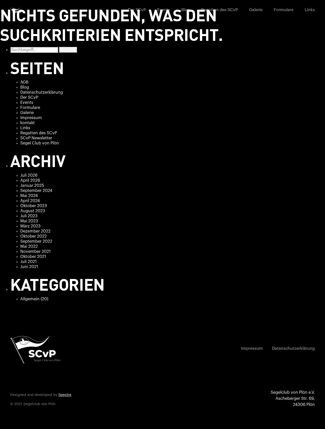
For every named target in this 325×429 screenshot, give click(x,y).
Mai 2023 (29, 221)
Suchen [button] (68, 50)
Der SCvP (137, 10)
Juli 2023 (29, 216)
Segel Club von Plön (39, 143)
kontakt (27, 123)
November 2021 (35, 252)
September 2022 (36, 241)
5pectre (64, 395)
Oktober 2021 (33, 257)
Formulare (284, 10)
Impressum (31, 118)
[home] (16, 11)
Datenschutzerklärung (41, 92)
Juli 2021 (28, 262)
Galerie (256, 10)
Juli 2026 (29, 175)
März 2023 (30, 226)
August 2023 (32, 211)
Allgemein (30, 299)
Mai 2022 (29, 246)
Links (310, 10)
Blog (185, 10)
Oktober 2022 (33, 236)
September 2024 (36, 191)
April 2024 (30, 201)
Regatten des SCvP (219, 10)
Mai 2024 (29, 196)
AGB (24, 82)
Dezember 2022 (35, 231)
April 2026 (30, 180)
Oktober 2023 (33, 206)
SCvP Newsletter (36, 138)
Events (163, 10)
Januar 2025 (32, 186)
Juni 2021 (29, 267)
